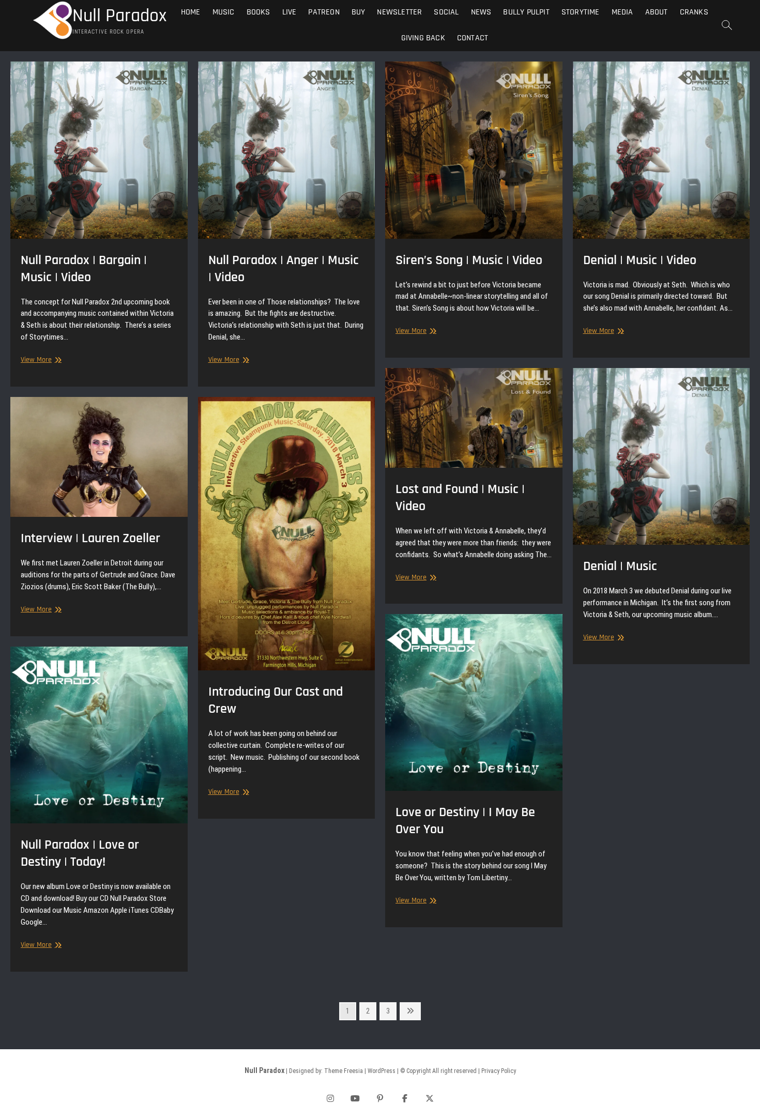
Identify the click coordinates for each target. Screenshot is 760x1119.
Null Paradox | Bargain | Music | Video (84, 269)
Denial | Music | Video (639, 260)
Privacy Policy (498, 1071)
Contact (472, 38)
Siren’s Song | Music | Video (469, 260)
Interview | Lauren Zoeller (90, 538)
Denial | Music (620, 566)
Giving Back (423, 38)
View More (40, 360)
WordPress (382, 1071)
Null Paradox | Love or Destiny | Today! (80, 853)
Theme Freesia (343, 1071)
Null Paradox (119, 16)
